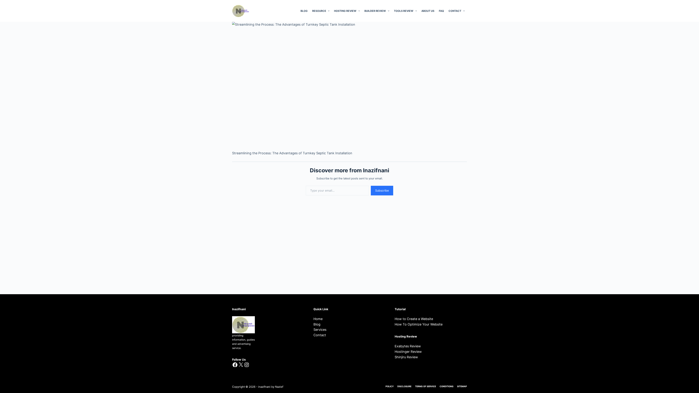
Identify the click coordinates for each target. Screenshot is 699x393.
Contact (319, 335)
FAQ (441, 10)
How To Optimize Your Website (419, 324)
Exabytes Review (408, 346)
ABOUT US (427, 10)
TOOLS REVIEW (403, 10)
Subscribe (382, 190)
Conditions (446, 386)
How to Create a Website (414, 319)
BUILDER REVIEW (375, 10)
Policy (390, 386)
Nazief (279, 386)
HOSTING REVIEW (345, 10)
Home (318, 319)
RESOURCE (319, 10)
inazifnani (264, 386)
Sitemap (462, 386)
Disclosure (404, 386)
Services (319, 330)
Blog (304, 10)
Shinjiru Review (406, 357)
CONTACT (455, 10)
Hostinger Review (408, 352)
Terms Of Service (425, 386)
